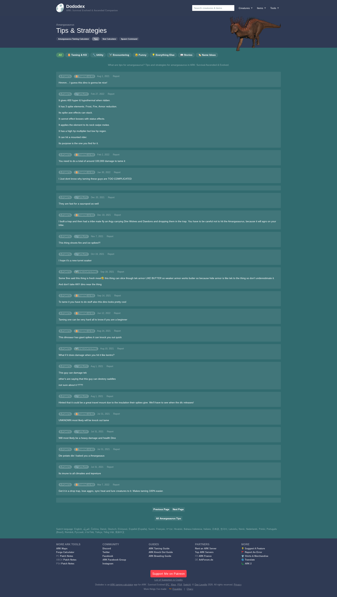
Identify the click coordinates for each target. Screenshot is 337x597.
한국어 (223, 529)
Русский (79, 532)
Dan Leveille (201, 584)
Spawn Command (129, 39)
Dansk (103, 529)
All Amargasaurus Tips (168, 518)
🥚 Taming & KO (84, 76)
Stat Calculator (109, 39)
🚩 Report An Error (251, 552)
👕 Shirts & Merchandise (254, 556)
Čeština (95, 529)
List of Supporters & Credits (168, 580)
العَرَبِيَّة (86, 529)
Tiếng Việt (109, 532)
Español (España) (138, 529)
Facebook (108, 556)
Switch (186, 584)
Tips (96, 39)
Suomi (151, 529)
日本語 (215, 529)
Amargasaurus (65, 24)
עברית (169, 529)
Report (116, 76)
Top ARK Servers (204, 552)
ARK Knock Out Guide (161, 552)
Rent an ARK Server (205, 548)
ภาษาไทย (89, 532)
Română (69, 532)
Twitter (106, 552)
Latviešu (233, 529)
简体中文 (119, 532)
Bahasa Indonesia (193, 529)
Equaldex (177, 589)
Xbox (173, 584)
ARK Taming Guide (159, 548)
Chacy (190, 589)
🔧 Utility (81, 94)
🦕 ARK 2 (246, 563)
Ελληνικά (122, 529)
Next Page (178, 509)
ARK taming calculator (121, 584)
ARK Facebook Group (114, 560)
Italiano (207, 529)
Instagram (108, 563)
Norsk (242, 529)
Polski (262, 529)
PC (167, 584)
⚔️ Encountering (86, 272)
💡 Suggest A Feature (253, 548)
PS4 (179, 584)
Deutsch (112, 529)
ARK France (205, 556)
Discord (107, 548)
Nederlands (251, 529)
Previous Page (161, 509)
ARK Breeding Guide (160, 556)
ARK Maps (61, 548)
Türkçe (98, 532)
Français (160, 529)
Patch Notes (66, 556)
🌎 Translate (248, 560)
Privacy (237, 584)
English (78, 529)
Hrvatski (178, 529)
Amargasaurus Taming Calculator (73, 39)
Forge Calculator (65, 552)
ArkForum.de (206, 560)
